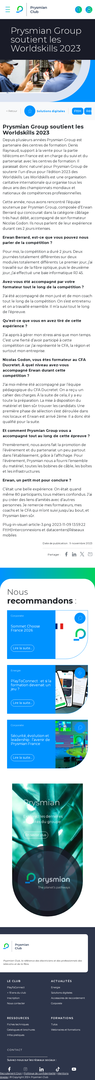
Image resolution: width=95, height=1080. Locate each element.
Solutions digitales (61, 992)
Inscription (13, 998)
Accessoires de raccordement (68, 998)
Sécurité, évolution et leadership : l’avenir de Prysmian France (30, 740)
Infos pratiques (15, 1035)
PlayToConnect (16, 987)
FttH (77, 111)
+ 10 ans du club (16, 992)
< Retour (11, 111)
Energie (55, 987)
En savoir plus (35, 835)
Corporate (56, 1003)
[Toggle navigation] (8, 9)
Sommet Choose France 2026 (25, 628)
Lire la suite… (22, 648)
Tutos (54, 1024)
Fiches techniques (18, 1024)
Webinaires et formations (65, 1029)
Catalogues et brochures (21, 1029)
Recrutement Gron (11, 1073)
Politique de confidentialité (39, 1073)
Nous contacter (16, 1003)
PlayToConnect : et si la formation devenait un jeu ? (31, 685)
